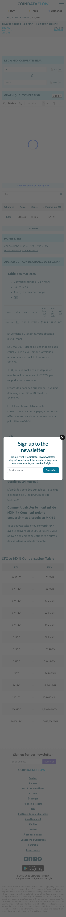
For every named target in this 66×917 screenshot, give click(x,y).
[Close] (62, 437)
